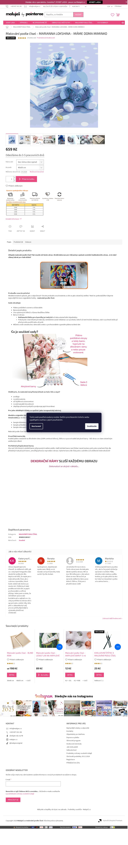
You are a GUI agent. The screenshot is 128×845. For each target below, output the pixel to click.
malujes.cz (13, 739)
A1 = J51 (68, 680)
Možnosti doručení (37, 172)
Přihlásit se (13, 800)
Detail (11, 675)
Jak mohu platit (72, 747)
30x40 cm (10, 680)
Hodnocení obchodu (74, 744)
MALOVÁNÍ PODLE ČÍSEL (28, 534)
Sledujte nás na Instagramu (74, 696)
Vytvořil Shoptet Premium (112, 820)
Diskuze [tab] (28, 242)
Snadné (22, 540)
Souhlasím (92, 426)
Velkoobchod (71, 750)
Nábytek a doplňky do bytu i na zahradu (51, 809)
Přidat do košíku (28, 179)
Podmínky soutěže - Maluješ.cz (79, 809)
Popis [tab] (9, 242)
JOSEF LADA (95, 2)
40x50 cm (19, 680)
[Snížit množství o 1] (14, 180)
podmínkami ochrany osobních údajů (20, 794)
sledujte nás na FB (16, 736)
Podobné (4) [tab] (18, 242)
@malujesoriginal (16, 743)
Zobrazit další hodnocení (111, 618)
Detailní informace (12, 219)
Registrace (70, 759)
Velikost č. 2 (98, 680)
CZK (108, 6)
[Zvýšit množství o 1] (14, 177)
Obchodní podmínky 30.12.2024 (78, 756)
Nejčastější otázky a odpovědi (55, 6)
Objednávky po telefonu (75, 734)
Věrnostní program (73, 740)
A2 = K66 (77, 680)
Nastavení (36, 426)
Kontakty (76, 6)
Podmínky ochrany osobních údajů (79, 753)
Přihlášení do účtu (73, 763)
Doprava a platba (72, 737)
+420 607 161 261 (16, 732)
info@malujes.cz (16, 728)
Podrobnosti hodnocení (46, 38)
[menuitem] (10, 23)
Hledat (78, 14)
